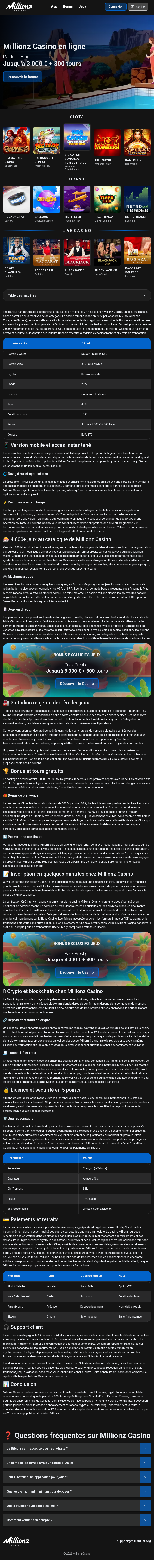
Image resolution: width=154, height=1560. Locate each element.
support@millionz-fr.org (134, 1541)
